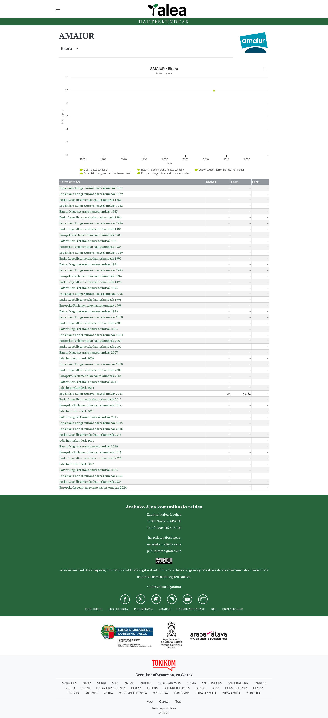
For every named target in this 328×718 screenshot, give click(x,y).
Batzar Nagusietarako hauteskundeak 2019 (88, 446)
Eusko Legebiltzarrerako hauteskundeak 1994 (90, 282)
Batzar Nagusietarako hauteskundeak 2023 (88, 470)
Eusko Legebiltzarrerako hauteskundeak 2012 (90, 399)
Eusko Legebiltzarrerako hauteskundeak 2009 (90, 370)
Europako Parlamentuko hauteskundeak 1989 (90, 247)
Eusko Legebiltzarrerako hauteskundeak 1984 (90, 217)
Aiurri (101, 682)
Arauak (164, 609)
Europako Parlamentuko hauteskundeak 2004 (90, 341)
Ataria (191, 682)
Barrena (260, 682)
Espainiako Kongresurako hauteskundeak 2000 (91, 317)
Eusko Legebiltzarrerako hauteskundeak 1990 (90, 258)
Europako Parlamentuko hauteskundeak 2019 (90, 452)
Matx (150, 701)
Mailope (91, 693)
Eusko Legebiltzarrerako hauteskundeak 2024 (90, 481)
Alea (115, 682)
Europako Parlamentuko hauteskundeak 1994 (90, 276)
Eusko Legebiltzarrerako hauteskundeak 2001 (90, 323)
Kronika (74, 693)
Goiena (152, 688)
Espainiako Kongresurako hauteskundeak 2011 (91, 393)
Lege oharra (118, 609)
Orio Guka (160, 693)
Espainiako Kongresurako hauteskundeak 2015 (91, 423)
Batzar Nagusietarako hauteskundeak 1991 (88, 264)
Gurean (164, 701)
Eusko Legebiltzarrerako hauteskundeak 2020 (90, 458)
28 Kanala (253, 693)
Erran (85, 688)
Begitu (70, 688)
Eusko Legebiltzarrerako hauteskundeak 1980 (90, 200)
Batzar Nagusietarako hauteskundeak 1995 (88, 288)
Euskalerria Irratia (110, 688)
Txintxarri (182, 693)
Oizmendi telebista (133, 693)
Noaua (108, 693)
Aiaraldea (69, 682)
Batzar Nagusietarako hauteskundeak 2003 (88, 329)
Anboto (146, 682)
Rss (213, 609)
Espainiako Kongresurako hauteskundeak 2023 (91, 476)
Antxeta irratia (169, 682)
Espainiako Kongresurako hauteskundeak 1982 (91, 205)
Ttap (178, 701)
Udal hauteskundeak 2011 (76, 388)
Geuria (136, 688)
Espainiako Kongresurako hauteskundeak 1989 (91, 252)
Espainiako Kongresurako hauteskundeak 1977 (91, 188)
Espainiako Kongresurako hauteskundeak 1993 (91, 270)
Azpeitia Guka (212, 682)
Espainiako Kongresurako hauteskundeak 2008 (91, 364)
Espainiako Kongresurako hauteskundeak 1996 (91, 294)
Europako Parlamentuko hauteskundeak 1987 (90, 235)
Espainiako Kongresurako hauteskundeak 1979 (91, 194)
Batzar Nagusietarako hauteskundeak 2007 (88, 352)
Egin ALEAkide (232, 609)
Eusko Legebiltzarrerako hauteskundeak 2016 (90, 435)
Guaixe (201, 688)
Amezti (129, 682)
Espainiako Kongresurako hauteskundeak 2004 (91, 335)
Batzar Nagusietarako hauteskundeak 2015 (88, 417)
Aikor (87, 682)
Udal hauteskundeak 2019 (76, 440)
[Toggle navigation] (58, 9)
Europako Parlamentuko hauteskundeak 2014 (90, 405)
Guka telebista (236, 688)
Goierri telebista (177, 688)
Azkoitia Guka (238, 682)
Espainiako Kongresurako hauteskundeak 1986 (91, 223)
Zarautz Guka (206, 693)
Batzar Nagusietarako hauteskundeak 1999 (88, 311)
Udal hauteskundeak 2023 (76, 464)
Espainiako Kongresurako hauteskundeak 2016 (91, 429)
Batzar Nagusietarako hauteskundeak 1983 (88, 211)
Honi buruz (93, 609)
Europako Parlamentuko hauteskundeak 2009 (90, 376)
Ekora (68, 48)
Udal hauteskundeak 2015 (76, 411)
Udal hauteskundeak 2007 (76, 358)
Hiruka (258, 688)
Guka (215, 688)
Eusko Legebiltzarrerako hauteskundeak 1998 (90, 299)
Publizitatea (143, 609)
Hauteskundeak (164, 22)
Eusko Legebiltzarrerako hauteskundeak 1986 (90, 229)
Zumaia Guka (231, 693)
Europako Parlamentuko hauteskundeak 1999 (90, 305)
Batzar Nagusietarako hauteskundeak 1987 (88, 241)
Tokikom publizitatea (164, 708)
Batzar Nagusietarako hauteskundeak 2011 (88, 382)
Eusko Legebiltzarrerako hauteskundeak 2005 (90, 346)
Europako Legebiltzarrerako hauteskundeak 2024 (93, 487)
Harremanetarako (191, 609)
